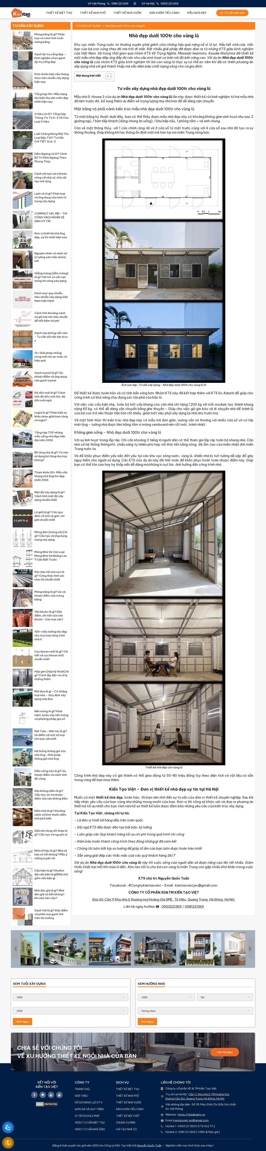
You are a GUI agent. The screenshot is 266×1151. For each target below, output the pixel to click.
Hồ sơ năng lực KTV (89, 1102)
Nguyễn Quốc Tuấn (149, 1145)
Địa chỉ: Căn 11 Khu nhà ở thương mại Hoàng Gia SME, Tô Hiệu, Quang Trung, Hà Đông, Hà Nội (163, 899)
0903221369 (172, 906)
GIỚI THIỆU (81, 1095)
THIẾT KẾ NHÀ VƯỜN (127, 12)
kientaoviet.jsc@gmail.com (191, 1120)
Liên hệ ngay (225, 1052)
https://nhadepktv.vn (191, 1114)
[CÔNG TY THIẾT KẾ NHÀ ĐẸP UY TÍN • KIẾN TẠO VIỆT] (21, 13)
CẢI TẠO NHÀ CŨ (126, 1129)
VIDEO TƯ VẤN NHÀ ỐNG (90, 1129)
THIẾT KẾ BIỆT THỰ (59, 12)
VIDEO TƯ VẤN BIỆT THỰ (90, 1122)
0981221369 (194, 906)
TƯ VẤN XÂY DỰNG (88, 26)
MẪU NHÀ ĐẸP (196, 12)
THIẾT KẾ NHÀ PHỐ (93, 12)
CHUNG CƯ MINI (125, 1122)
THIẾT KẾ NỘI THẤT (128, 1116)
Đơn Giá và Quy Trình (89, 1109)
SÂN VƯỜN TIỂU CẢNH (164, 12)
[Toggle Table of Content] (107, 76)
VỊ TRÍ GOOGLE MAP (87, 1116)
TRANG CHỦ (82, 1089)
